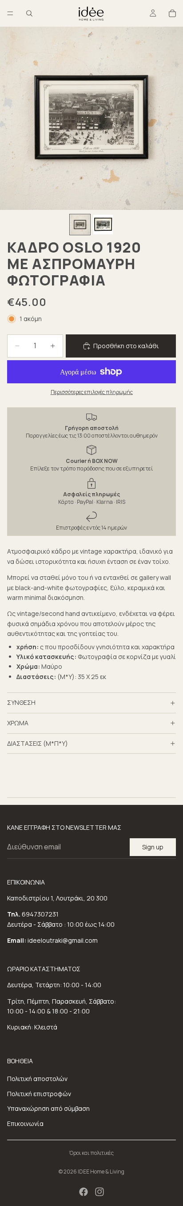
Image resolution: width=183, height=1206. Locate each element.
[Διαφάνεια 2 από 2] (103, 224)
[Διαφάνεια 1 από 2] (80, 224)
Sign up (152, 847)
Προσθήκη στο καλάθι (126, 346)
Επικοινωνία (25, 1123)
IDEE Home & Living (101, 1171)
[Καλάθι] (172, 13)
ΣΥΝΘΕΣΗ (21, 702)
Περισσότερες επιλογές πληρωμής (92, 392)
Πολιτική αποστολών (37, 1078)
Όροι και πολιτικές (91, 1153)
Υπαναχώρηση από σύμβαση (48, 1108)
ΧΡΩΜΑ (17, 723)
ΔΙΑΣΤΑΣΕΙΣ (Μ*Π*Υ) (37, 743)
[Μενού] (10, 13)
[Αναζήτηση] (29, 13)
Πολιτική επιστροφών (39, 1093)
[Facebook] (83, 1191)
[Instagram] (99, 1191)
